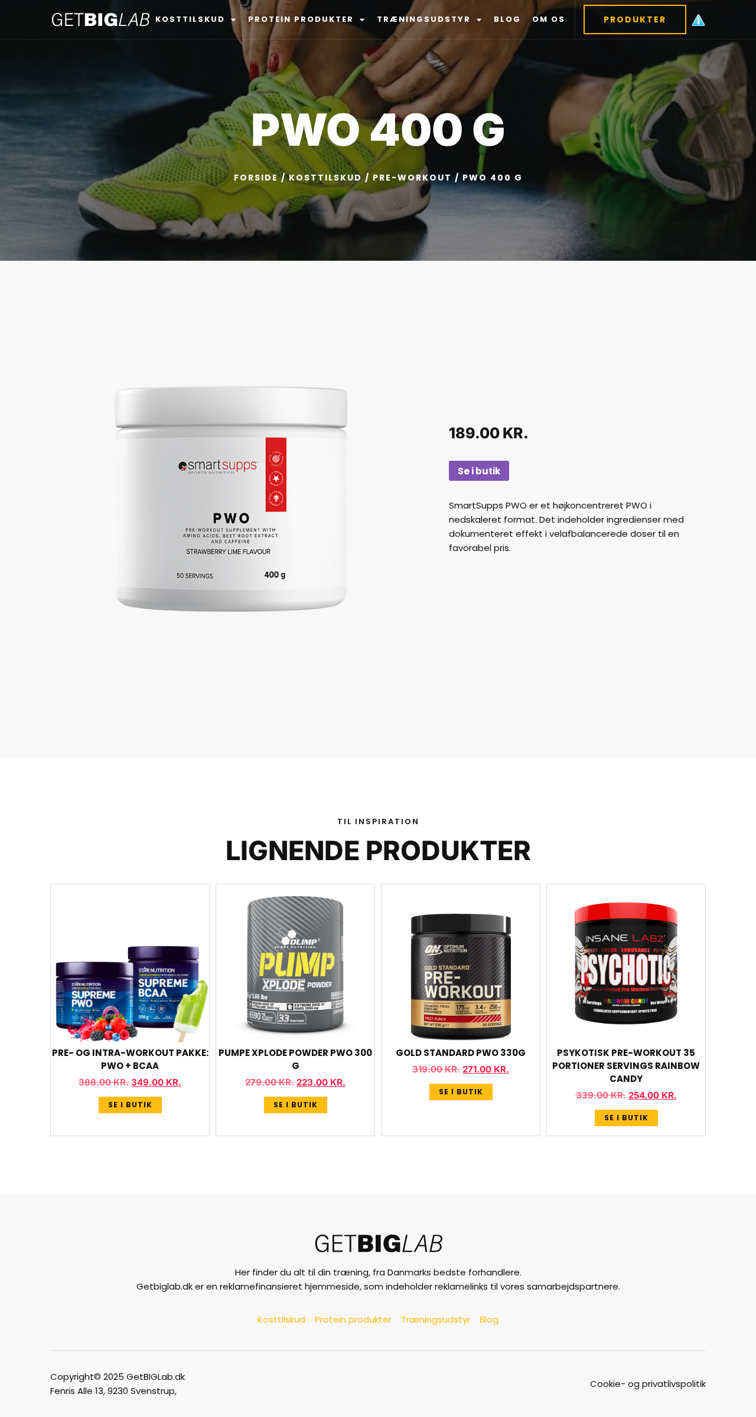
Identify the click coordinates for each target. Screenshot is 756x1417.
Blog (507, 19)
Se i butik (479, 471)
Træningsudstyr (424, 19)
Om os (548, 19)
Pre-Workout (412, 177)
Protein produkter (301, 19)
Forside (256, 177)
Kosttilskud (190, 19)
